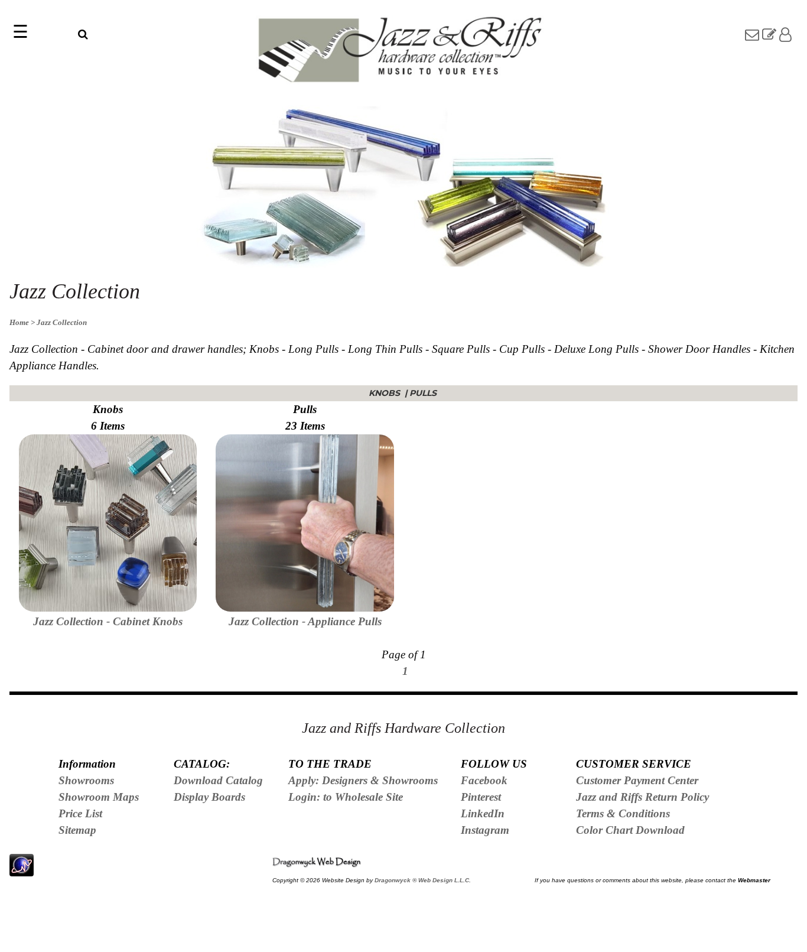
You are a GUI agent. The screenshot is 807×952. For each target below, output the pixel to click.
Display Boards (209, 797)
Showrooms (86, 780)
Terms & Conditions (623, 813)
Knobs (385, 393)
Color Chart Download (630, 830)
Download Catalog (218, 780)
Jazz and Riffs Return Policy (642, 797)
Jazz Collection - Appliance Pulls (305, 621)
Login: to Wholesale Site (345, 797)
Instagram (485, 830)
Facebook (484, 780)
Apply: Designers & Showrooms (363, 780)
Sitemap (77, 830)
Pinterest (481, 797)
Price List (80, 813)
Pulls (424, 393)
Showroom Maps (98, 797)
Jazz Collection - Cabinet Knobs (108, 621)
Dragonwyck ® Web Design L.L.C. (423, 880)
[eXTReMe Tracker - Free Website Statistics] (21, 869)
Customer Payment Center (637, 780)
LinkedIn (483, 813)
